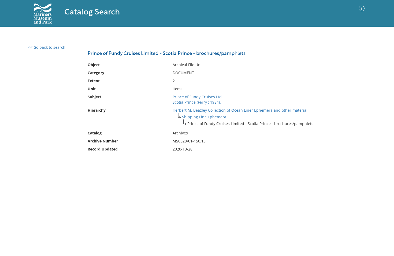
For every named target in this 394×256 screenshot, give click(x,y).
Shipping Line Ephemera (204, 116)
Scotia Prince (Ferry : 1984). (197, 102)
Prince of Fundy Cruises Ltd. (198, 96)
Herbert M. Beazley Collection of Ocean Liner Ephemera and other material (240, 110)
